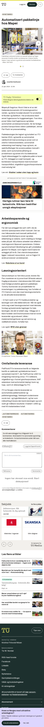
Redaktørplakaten (19, 695)
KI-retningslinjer (8, 686)
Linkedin (5, 666)
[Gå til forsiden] (4, 4)
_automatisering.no (10, 414)
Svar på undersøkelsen (10, 723)
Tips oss (37, 630)
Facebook (6, 662)
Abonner (32, 4)
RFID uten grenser (19, 327)
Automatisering (27, 414)
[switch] (38, 99)
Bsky (4, 670)
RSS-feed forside (9, 657)
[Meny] (40, 4)
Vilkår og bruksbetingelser (12, 682)
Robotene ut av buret (15, 263)
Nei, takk (26, 723)
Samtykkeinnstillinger (11, 678)
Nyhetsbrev (7, 14)
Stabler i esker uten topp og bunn (23, 172)
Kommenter (19, 75)
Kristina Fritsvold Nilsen (12, 643)
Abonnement (7, 702)
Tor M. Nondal (8, 651)
